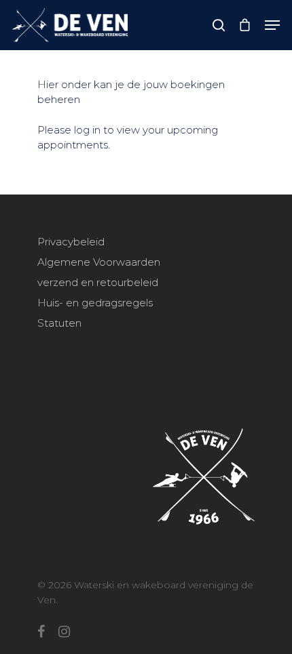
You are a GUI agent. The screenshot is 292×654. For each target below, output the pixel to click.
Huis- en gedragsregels (95, 302)
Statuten (59, 322)
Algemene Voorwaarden (98, 262)
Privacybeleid (71, 241)
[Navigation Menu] (272, 25)
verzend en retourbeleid (97, 282)
